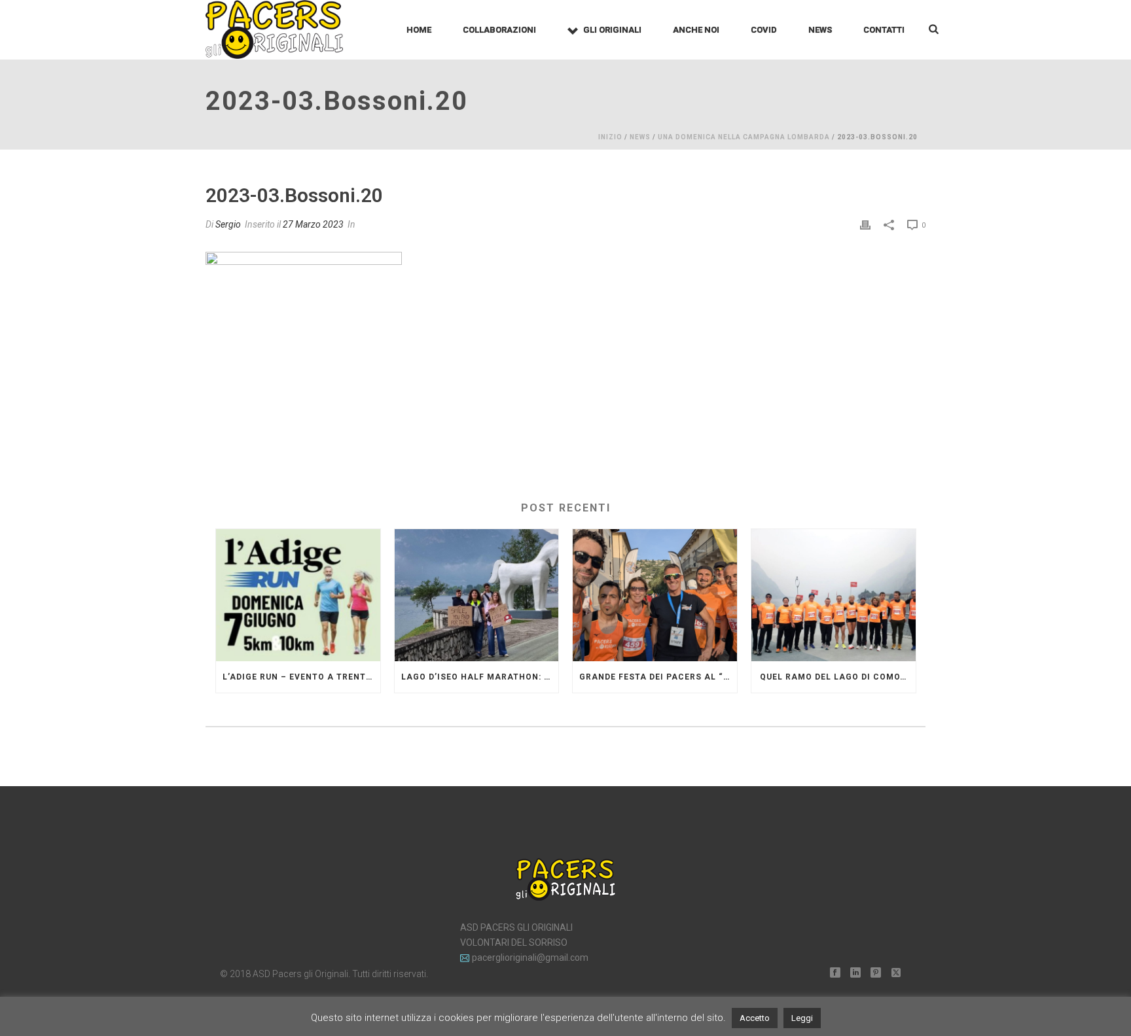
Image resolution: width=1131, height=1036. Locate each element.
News (820, 30)
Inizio (610, 137)
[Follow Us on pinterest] (876, 973)
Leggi (802, 1018)
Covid (764, 30)
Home (418, 30)
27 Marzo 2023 (313, 224)
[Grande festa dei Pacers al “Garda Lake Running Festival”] (655, 595)
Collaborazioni (499, 30)
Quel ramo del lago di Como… (833, 677)
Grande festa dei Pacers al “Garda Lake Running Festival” (658, 677)
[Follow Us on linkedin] (855, 973)
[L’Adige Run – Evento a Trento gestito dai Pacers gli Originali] (298, 595)
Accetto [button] (755, 1018)
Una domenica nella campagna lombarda (744, 137)
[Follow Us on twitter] (896, 973)
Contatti (884, 30)
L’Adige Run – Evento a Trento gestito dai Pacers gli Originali (301, 677)
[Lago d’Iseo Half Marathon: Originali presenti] (477, 595)
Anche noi (696, 30)
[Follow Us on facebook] (835, 973)
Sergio (228, 224)
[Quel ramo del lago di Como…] (833, 595)
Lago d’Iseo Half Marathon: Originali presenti (480, 677)
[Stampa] (865, 224)
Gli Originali (612, 30)
